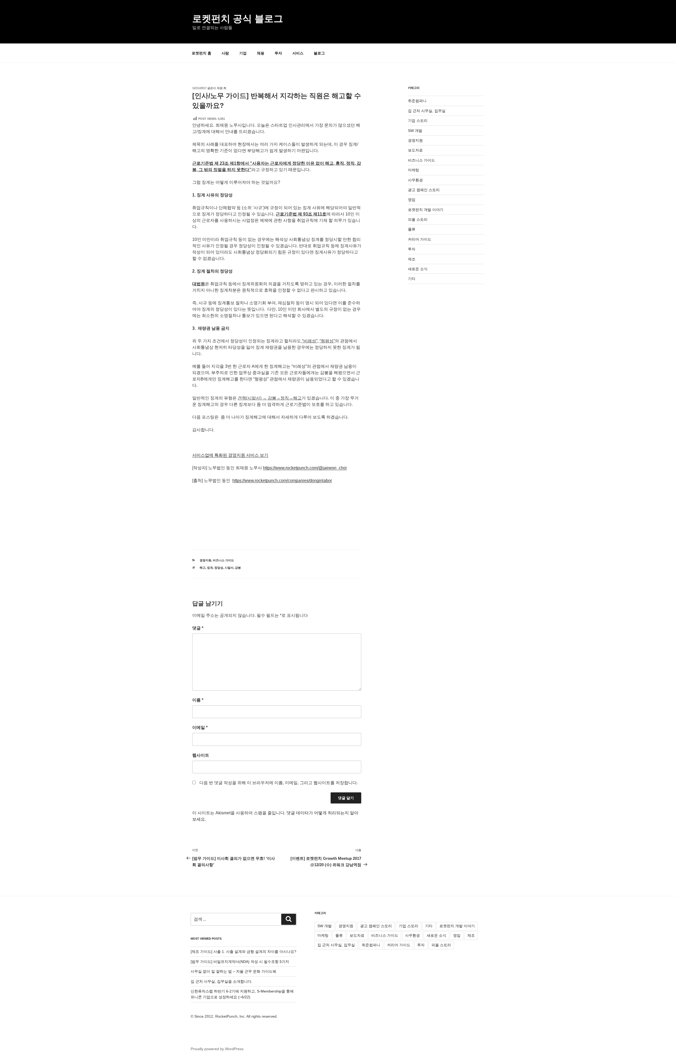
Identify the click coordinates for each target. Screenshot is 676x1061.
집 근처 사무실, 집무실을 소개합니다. (221, 981)
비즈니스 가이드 (223, 560)
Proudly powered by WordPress (217, 1049)
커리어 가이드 (419, 239)
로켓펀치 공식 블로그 (237, 18)
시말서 (229, 567)
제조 (411, 259)
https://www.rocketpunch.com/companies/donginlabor (282, 480)
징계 (210, 567)
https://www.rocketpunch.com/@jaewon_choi (305, 468)
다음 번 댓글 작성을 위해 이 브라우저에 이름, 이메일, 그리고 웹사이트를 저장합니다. (278, 782)
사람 (225, 53)
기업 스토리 (418, 120)
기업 (243, 53)
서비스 (297, 53)
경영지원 (205, 560)
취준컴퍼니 (417, 101)
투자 (278, 53)
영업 (411, 199)
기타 (411, 279)
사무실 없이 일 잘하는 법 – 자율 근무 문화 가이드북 (233, 971)
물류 (411, 229)
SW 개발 (415, 130)
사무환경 (415, 180)
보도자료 (415, 150)
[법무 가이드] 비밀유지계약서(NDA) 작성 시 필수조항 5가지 (240, 961)
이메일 (200, 727)
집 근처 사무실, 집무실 (426, 111)
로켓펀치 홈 (201, 53)
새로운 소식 (418, 269)
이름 (197, 700)
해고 (202, 567)
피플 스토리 (418, 219)
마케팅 (413, 170)
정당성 (218, 567)
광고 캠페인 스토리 (424, 190)
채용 (260, 53)
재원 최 (221, 88)
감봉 (238, 567)
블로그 (319, 53)
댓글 (197, 628)
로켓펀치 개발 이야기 (425, 210)
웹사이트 (200, 755)
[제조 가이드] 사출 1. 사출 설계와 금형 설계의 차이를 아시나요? (243, 951)
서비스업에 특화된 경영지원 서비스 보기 (230, 455)
